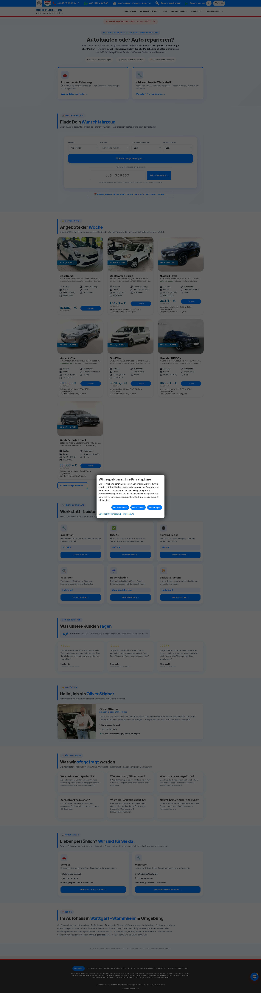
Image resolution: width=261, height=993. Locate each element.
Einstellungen (155, 507)
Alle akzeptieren (120, 507)
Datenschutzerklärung (110, 513)
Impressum (128, 513)
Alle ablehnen (138, 507)
